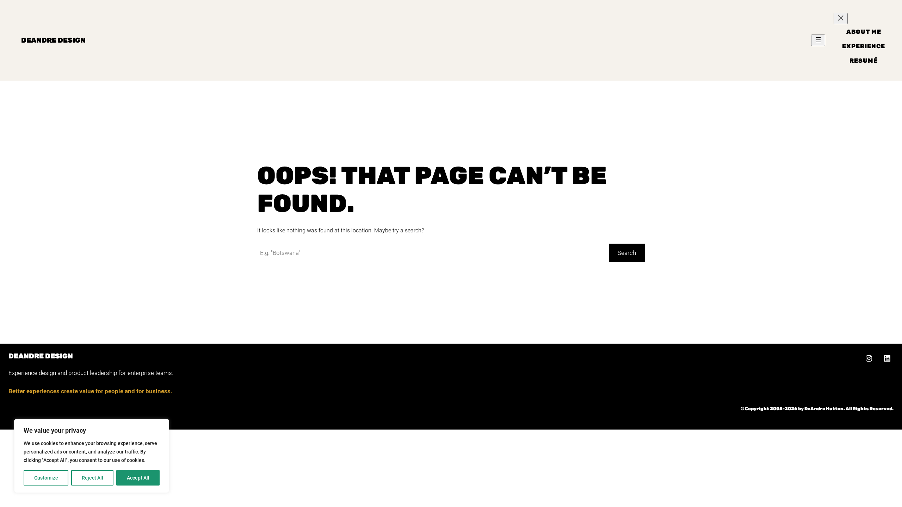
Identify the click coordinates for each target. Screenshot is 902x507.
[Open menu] (818, 40)
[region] (91, 456)
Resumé (864, 60)
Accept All (138, 478)
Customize (46, 478)
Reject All (92, 478)
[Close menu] (841, 18)
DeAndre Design (53, 40)
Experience (863, 46)
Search (627, 252)
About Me (863, 31)
